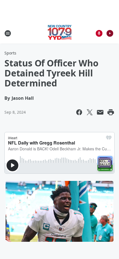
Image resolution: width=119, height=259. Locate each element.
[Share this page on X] (90, 112)
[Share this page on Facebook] (79, 112)
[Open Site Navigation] (7, 33)
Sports (10, 53)
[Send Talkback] (99, 33)
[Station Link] (60, 33)
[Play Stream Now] (110, 33)
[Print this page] (111, 112)
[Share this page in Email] (100, 112)
